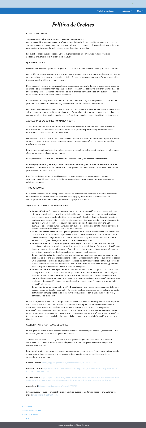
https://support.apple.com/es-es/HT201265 (57, 386)
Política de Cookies (30, 414)
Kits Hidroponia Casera (105, 11)
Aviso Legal (27, 406)
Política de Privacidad (31, 410)
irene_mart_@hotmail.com (45, 395)
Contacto (25, 418)
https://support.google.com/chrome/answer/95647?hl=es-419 (69, 362)
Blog (139, 11)
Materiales (126, 11)
